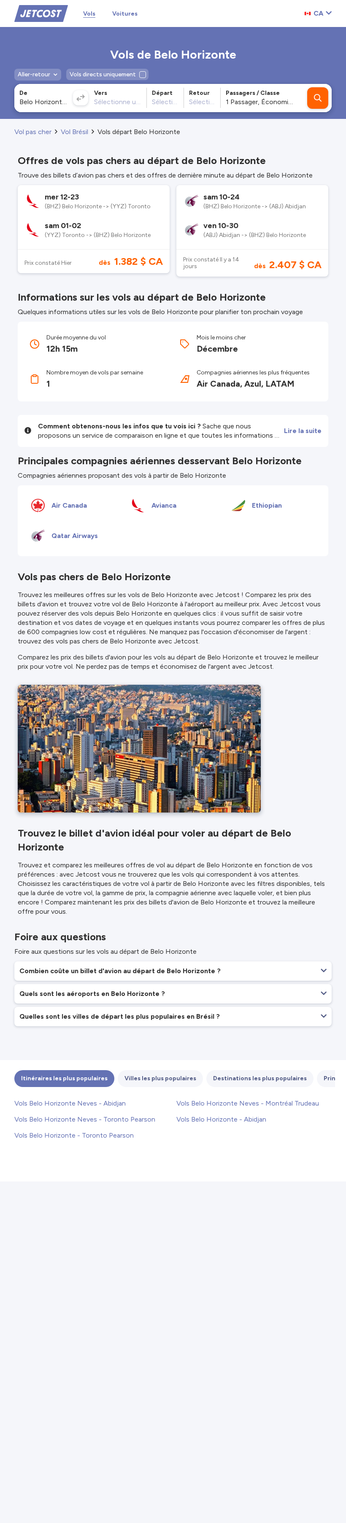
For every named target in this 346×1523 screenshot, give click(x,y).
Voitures (125, 13)
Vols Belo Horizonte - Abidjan (221, 1119)
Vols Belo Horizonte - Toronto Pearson (74, 1135)
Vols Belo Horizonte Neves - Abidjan (70, 1103)
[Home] (41, 13)
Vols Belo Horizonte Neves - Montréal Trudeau (247, 1103)
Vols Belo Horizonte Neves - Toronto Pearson (84, 1119)
